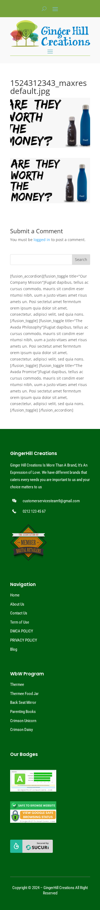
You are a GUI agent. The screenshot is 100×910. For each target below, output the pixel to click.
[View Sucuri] (31, 851)
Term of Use (19, 622)
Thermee (17, 684)
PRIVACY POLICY (23, 640)
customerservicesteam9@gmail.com (51, 500)
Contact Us (18, 613)
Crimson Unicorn (23, 720)
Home (14, 595)
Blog (13, 649)
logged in (42, 239)
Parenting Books (23, 711)
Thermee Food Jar (24, 693)
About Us (17, 604)
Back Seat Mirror (23, 702)
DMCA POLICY (21, 631)
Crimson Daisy (21, 729)
